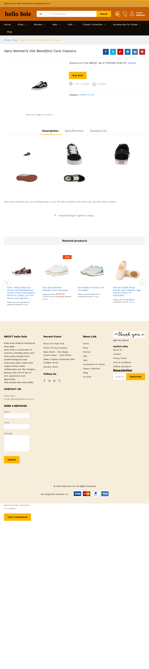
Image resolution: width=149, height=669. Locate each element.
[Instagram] (59, 381)
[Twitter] (49, 380)
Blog (9, 32)
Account (87, 377)
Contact (117, 354)
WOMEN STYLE (86, 95)
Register (140, 15)
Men (85, 356)
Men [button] (55, 24)
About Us (117, 350)
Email (6, 422)
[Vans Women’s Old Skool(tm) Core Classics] (106, 52)
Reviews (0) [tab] (98, 130)
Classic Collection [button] (93, 24)
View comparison (17, 517)
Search (103, 14)
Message (8, 433)
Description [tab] (50, 130)
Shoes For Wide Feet (54, 343)
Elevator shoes (51, 367)
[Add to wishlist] (27, 282)
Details (131, 63)
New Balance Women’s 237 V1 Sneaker (91, 288)
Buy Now (78, 75)
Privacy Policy (119, 358)
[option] (21, 282)
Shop (14, 40)
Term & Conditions (122, 362)
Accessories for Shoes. (94, 364)
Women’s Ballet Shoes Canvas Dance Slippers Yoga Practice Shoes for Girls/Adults (127, 291)
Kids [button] (70, 24)
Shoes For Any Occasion (55, 348)
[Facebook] (44, 380)
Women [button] (38, 24)
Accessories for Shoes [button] (125, 24)
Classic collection (91, 368)
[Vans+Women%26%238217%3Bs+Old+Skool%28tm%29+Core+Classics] (113, 52)
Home (7, 24)
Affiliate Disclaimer (122, 366)
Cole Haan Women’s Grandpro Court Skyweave (55, 288)
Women (87, 352)
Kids (85, 360)
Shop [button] (20, 24)
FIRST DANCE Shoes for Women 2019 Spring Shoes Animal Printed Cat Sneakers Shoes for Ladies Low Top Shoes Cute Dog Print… (21, 292)
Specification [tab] (74, 130)
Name (7, 412)
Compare (101, 84)
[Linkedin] (54, 380)
